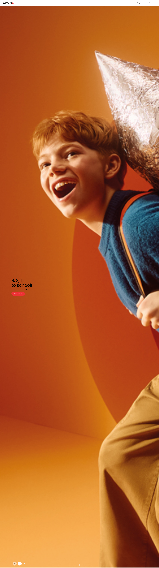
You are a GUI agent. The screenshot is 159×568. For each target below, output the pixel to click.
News (63, 3)
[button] (24, 563)
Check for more (18, 294)
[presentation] (15, 564)
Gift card (71, 3)
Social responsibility (83, 3)
